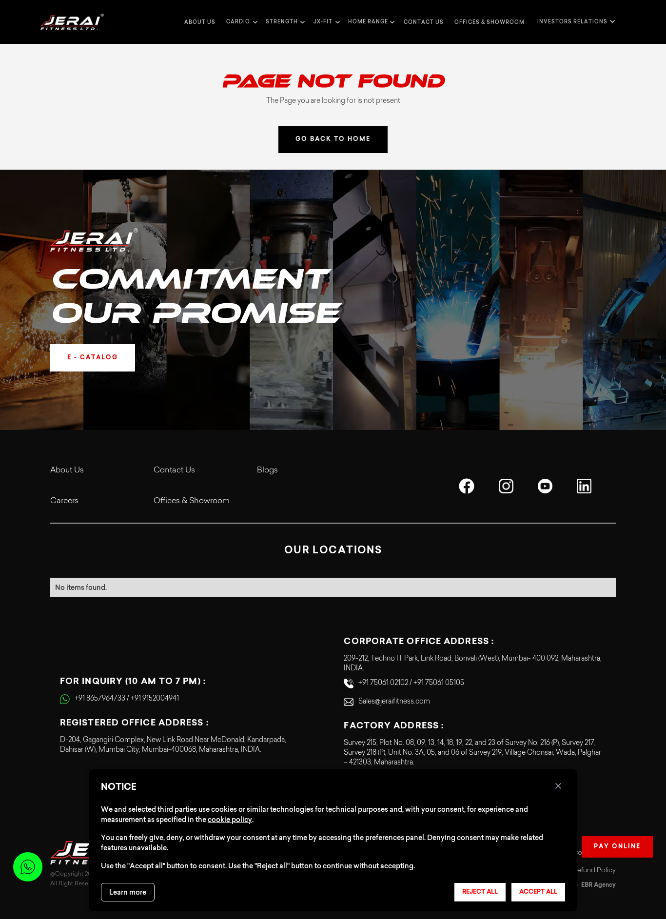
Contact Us (174, 470)
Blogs (267, 470)
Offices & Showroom (489, 22)
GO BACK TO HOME (333, 139)
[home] (72, 22)
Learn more (127, 892)
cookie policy (230, 819)
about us (199, 22)
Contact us (424, 22)
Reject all (480, 892)
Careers (64, 501)
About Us (67, 470)
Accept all (538, 892)
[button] (240, 22)
